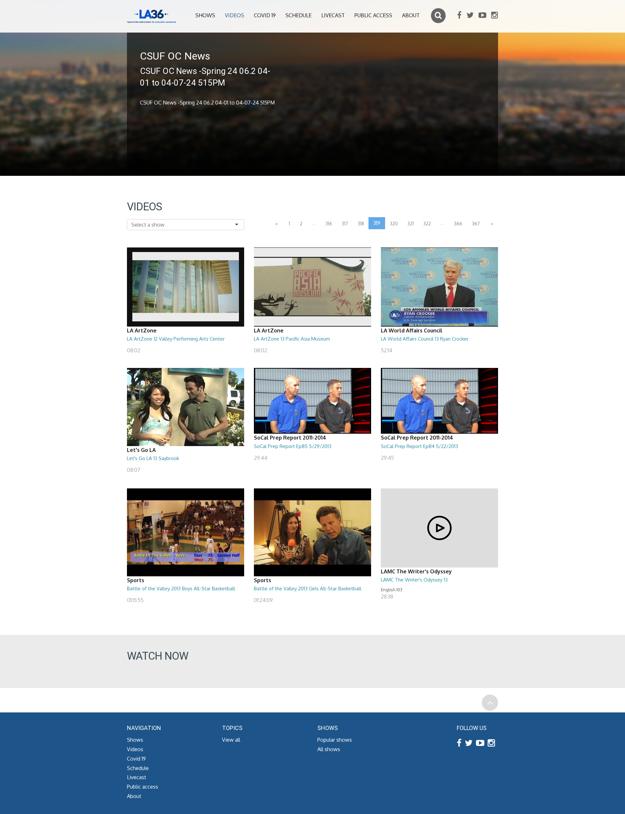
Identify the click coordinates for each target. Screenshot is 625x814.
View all (231, 740)
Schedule (298, 15)
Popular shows (334, 740)
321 (411, 223)
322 (427, 223)
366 (458, 223)
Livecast (333, 15)
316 (329, 223)
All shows (328, 749)
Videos (234, 15)
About (411, 15)
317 (345, 223)
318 (361, 223)
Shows (205, 15)
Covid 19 (265, 15)
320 (394, 223)
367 (476, 223)
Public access (373, 15)
